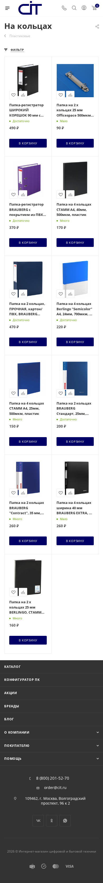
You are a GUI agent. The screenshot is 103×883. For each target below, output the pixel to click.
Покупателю (17, 745)
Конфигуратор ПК (22, 679)
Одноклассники (51, 820)
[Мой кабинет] (84, 8)
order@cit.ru (55, 787)
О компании (17, 732)
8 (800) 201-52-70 (52, 778)
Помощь (13, 758)
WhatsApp (65, 820)
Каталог (12, 666)
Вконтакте (38, 820)
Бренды (11, 706)
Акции (10, 693)
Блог (9, 719)
